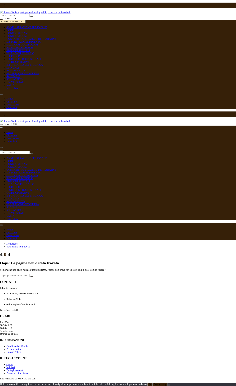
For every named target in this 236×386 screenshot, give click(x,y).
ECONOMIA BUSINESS (19, 47)
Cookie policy (160, 384)
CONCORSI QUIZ (16, 36)
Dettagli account (14, 370)
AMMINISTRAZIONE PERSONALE (26, 27)
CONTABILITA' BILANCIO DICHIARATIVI (31, 38)
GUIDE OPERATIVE (18, 62)
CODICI (10, 30)
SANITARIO (13, 76)
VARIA (10, 85)
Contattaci (11, 107)
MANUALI (12, 67)
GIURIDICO (13, 56)
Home (9, 98)
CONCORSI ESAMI (17, 33)
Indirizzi (10, 367)
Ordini (9, 364)
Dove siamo (12, 104)
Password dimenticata (17, 373)
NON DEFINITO (15, 70)
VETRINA (12, 87)
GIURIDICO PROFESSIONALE (24, 59)
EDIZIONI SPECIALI (18, 50)
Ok (150, 384)
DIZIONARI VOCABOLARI (22, 44)
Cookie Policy (13, 352)
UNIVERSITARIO (16, 82)
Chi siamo (11, 101)
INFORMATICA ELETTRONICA (24, 64)
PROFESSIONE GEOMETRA (22, 73)
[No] (169, 385)
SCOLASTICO (14, 79)
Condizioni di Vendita (17, 346)
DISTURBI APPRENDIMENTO (23, 41)
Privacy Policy (13, 349)
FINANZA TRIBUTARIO (20, 53)
